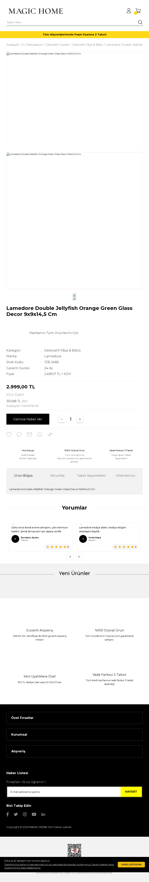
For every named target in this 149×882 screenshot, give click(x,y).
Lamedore (52, 356)
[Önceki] (70, 557)
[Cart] (138, 10)
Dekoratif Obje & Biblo (62, 350)
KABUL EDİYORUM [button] (131, 864)
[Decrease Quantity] (62, 419)
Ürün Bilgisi (23, 475)
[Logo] (35, 11)
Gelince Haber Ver (27, 419)
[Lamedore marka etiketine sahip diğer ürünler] (16, 333)
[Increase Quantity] (80, 419)
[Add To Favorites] (8, 434)
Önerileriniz (125, 475)
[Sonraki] (79, 557)
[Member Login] (129, 10)
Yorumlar (57, 475)
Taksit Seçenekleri (91, 475)
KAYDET (131, 791)
